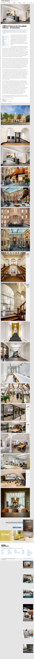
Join (29, 2)
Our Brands (9, 553)
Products (14, 2)
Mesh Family (27, 287)
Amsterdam (3, 42)
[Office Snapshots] (5, 1)
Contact (2, 553)
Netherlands (4, 43)
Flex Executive (28, 409)
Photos (9, 2)
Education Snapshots (30, 553)
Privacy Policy (25, 558)
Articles (24, 2)
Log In (31, 2)
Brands (19, 2)
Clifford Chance (4, 38)
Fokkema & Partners (5, 36)
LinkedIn (23, 553)
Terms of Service (30, 558)
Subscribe (17, 527)
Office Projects (3, 2)
